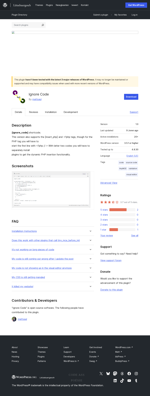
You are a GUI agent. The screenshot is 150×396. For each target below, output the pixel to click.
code (121, 162)
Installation (51, 112)
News (14, 352)
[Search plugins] (43, 25)
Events (92, 352)
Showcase (43, 347)
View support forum (110, 260)
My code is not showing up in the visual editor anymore (42, 268)
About (15, 347)
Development (71, 112)
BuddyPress (122, 361)
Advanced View (108, 182)
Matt (118, 352)
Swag (93, 361)
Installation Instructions (24, 231)
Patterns (42, 361)
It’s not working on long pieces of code (33, 249)
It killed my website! (22, 286)
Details (18, 112)
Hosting (15, 356)
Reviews (33, 112)
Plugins (41, 356)
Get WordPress (136, 5)
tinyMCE (122, 168)
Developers (69, 356)
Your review (106, 235)
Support (134, 112)
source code (131, 162)
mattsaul (36, 99)
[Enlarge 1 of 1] (90, 175)
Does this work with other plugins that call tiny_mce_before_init (46, 240)
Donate (94, 356)
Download (131, 96)
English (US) (132, 156)
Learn (66, 347)
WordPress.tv (71, 361)
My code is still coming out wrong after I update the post (43, 258)
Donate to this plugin (111, 289)
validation (133, 168)
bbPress (120, 356)
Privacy (15, 361)
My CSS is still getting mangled (28, 277)
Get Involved (95, 347)
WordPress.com (124, 347)
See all (134, 235)
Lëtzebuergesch (47, 377)
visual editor (131, 174)
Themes (42, 352)
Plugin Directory (19, 14)
